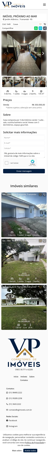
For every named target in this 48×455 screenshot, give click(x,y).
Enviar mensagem (24, 171)
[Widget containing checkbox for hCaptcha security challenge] (20, 163)
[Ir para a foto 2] (29, 82)
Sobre (31, 376)
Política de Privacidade (34, 442)
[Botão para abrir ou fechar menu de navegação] (44, 4)
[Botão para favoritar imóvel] (40, 24)
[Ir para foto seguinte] (43, 53)
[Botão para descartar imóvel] (45, 24)
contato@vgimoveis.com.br (20, 410)
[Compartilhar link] (45, 28)
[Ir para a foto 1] (18, 82)
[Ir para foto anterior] (4, 53)
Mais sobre (17, 450)
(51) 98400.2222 (15, 392)
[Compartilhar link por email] (40, 28)
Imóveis (24, 376)
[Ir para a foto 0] (7, 82)
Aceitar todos (30, 450)
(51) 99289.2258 (15, 398)
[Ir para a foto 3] (40, 82)
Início (16, 376)
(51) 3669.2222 (15, 404)
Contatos (24, 380)
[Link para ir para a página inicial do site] (13, 4)
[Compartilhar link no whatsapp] (36, 28)
